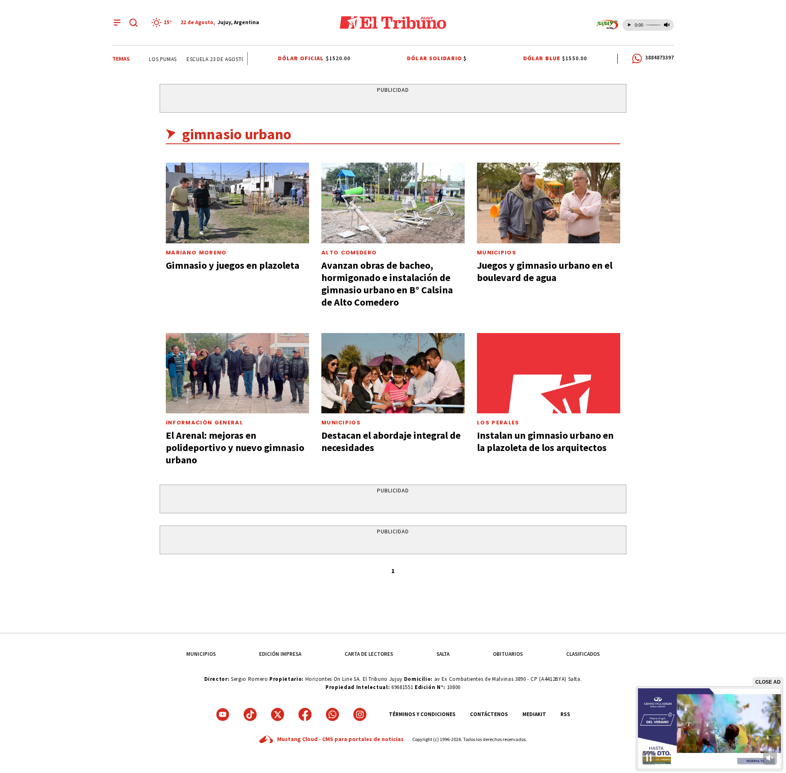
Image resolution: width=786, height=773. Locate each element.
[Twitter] (277, 714)
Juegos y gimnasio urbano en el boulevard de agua (544, 271)
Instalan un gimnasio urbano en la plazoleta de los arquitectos (545, 441)
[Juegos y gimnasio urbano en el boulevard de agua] (548, 203)
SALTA (442, 654)
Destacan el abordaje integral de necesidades (391, 441)
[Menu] (117, 22)
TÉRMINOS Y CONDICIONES (422, 714)
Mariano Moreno (196, 252)
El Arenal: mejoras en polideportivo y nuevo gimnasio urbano (235, 447)
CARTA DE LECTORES (369, 654)
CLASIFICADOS (583, 654)
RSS (565, 714)
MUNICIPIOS (201, 654)
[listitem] (162, 22)
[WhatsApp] (332, 714)
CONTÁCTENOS (489, 714)
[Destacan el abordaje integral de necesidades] (393, 373)
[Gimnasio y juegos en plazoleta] (237, 203)
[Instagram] (359, 714)
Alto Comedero (349, 252)
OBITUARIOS (508, 654)
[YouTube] (222, 714)
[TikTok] (250, 714)
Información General (204, 422)
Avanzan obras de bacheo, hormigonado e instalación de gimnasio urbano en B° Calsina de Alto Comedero (387, 283)
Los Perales (498, 422)
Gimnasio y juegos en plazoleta (232, 265)
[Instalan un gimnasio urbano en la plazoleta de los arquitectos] (548, 373)
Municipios (496, 252)
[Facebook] (305, 714)
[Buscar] (133, 22)
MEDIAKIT (534, 714)
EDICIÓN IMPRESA (280, 654)
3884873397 (659, 57)
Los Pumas (154, 59)
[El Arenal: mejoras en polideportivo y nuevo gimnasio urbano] (237, 373)
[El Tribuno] (393, 22)
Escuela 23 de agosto (207, 59)
